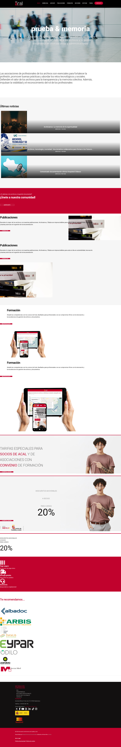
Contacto (98, 3)
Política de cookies (30, 741)
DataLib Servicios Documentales (29, 734)
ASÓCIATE (7, 205)
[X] (16, 709)
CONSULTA (5, 230)
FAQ (17, 690)
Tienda (91, 3)
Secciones (77, 3)
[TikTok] (33, 709)
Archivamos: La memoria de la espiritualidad (60, 127)
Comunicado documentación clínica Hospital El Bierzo (60, 172)
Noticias (84, 3)
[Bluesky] (26, 709)
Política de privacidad (20, 741)
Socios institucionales (23, 695)
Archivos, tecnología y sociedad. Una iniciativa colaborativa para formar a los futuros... (60, 149)
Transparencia (20, 692)
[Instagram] (36, 709)
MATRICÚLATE (6, 323)
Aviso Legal (18, 738)
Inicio (38, 3)
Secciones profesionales (23, 693)
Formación (70, 3)
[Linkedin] (29, 709)
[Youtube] (23, 709)
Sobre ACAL (45, 3)
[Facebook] (20, 709)
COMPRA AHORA (6, 471)
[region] (60, 35)
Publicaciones (61, 3)
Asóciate (52, 3)
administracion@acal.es (31, 706)
